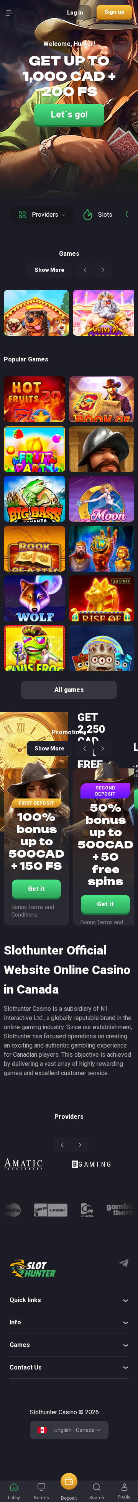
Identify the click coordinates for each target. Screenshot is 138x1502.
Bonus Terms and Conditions (33, 911)
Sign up (114, 12)
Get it (36, 888)
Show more (49, 270)
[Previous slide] (85, 270)
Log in (75, 13)
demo (34, 671)
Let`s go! (69, 114)
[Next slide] (103, 270)
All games (69, 689)
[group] (35, 1166)
